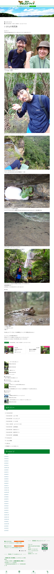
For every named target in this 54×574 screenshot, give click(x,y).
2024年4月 (6, 478)
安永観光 (15, 562)
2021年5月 (6, 528)
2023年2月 (6, 510)
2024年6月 (6, 474)
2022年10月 (6, 519)
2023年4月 (6, 505)
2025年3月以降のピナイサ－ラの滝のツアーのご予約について (20, 399)
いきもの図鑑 (9, 440)
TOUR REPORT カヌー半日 (12, 415)
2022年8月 (6, 521)
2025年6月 (6, 463)
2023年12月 (6, 487)
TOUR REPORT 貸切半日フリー (13, 432)
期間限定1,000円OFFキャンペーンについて (17, 395)
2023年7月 (6, 499)
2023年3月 (6, 508)
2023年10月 (6, 492)
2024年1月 (6, 485)
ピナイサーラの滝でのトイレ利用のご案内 (11, 381)
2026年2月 (6, 458)
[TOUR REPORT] (8, 348)
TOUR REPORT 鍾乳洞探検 (12, 435)
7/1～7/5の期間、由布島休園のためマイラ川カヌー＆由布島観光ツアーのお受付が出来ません (20, 388)
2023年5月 (6, 503)
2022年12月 (6, 514)
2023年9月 (6, 494)
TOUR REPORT (8, 23)
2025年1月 (6, 465)
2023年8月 (6, 496)
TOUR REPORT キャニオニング (13, 418)
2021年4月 (6, 530)
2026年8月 (6, 456)
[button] (22, 550)
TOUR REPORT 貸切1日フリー (12, 429)
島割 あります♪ (7, 392)
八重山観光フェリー (8, 562)
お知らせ (8, 443)
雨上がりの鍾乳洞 (32, 349)
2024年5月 (6, 476)
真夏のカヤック (12, 370)
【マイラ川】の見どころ (14, 361)
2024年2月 (6, 483)
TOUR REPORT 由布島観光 (12, 426)
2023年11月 (6, 490)
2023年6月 (6, 501)
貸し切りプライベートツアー (9, 374)
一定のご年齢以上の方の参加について (11, 377)
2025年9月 (6, 460)
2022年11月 (6, 517)
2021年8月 (6, 526)
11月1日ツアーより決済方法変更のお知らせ (17, 384)
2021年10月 (6, 523)
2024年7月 (6, 472)
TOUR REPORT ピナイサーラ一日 (19, 23)
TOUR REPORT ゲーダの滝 (12, 421)
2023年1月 (6, 512)
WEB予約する (32, 6)
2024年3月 (6, 481)
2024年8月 (6, 469)
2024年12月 (6, 467)
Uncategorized (9, 437)
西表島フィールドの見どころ (12, 446)
